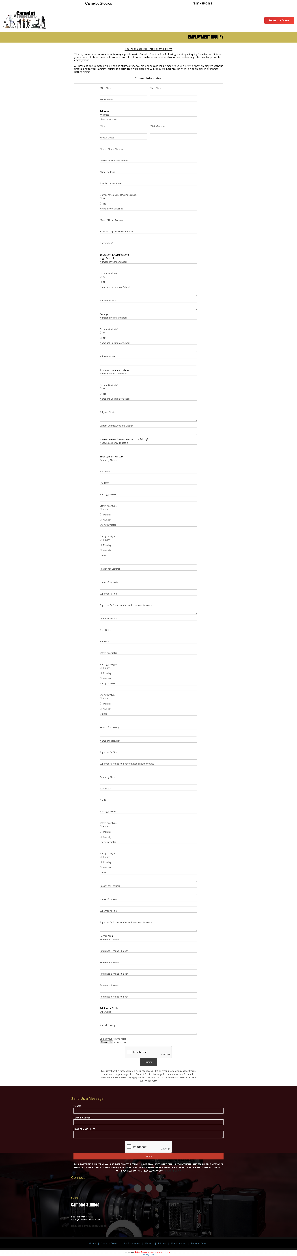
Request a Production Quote (88, 1226)
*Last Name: (156, 88)
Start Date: (105, 471)
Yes (105, 198)
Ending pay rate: (108, 524)
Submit (148, 1062)
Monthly (107, 514)
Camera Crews (109, 1243)
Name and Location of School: (115, 287)
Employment (178, 1243)
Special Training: (108, 1025)
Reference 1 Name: (109, 939)
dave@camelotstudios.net (86, 1219)
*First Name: (106, 88)
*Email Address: (82, 1117)
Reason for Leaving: (110, 568)
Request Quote (199, 1243)
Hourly (106, 509)
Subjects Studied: (108, 300)
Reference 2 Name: (109, 962)
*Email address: (107, 171)
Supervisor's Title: (108, 593)
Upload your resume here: (113, 1038)
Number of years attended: (113, 261)
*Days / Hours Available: (112, 220)
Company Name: (108, 460)
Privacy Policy (150, 1080)
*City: (102, 126)
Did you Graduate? (109, 273)
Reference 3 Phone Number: (114, 996)
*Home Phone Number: (112, 149)
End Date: (105, 482)
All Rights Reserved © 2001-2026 (160, 1252)
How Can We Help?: (84, 1129)
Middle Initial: (106, 99)
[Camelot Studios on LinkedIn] (159, 1188)
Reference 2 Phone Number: (114, 973)
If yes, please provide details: (114, 442)
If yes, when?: (106, 242)
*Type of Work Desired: (111, 208)
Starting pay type (108, 505)
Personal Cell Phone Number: (114, 160)
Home (92, 1243)
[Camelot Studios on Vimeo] (137, 1188)
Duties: (103, 555)
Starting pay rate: (108, 494)
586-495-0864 (79, 1216)
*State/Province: (158, 126)
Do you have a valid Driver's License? (118, 194)
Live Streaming (131, 1243)
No (104, 203)
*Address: (105, 114)
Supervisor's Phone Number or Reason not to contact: (127, 605)
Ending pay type (108, 536)
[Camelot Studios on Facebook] (148, 1188)
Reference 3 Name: (109, 985)
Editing (162, 1243)
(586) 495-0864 (202, 3)
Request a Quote (279, 20)
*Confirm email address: (112, 183)
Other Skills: (105, 1011)
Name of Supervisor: (110, 582)
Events (149, 1243)
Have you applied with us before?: (116, 231)
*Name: (77, 1106)
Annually (107, 519)
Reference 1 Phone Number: (114, 950)
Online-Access (140, 1252)
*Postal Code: (107, 137)
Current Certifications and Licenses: (117, 425)
